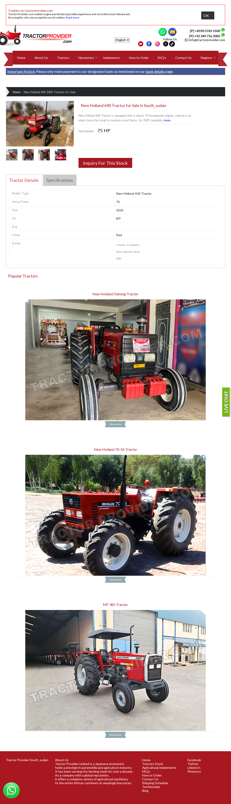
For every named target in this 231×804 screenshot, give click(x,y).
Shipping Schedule (155, 783)
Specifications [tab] (59, 180)
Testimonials (151, 787)
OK (206, 15)
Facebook (194, 760)
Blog (145, 790)
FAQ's (162, 58)
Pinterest (194, 771)
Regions (206, 58)
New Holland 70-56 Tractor (115, 449)
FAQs (146, 771)
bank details (155, 71)
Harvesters (86, 58)
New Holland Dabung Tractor (115, 294)
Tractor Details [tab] (24, 180)
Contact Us (183, 58)
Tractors (63, 58)
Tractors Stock (152, 764)
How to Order (139, 58)
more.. (168, 120)
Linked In (193, 767)
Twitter (192, 764)
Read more (72, 17)
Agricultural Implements (159, 767)
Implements (111, 58)
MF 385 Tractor (115, 604)
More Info (115, 424)
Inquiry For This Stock (105, 163)
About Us (41, 58)
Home (21, 58)
